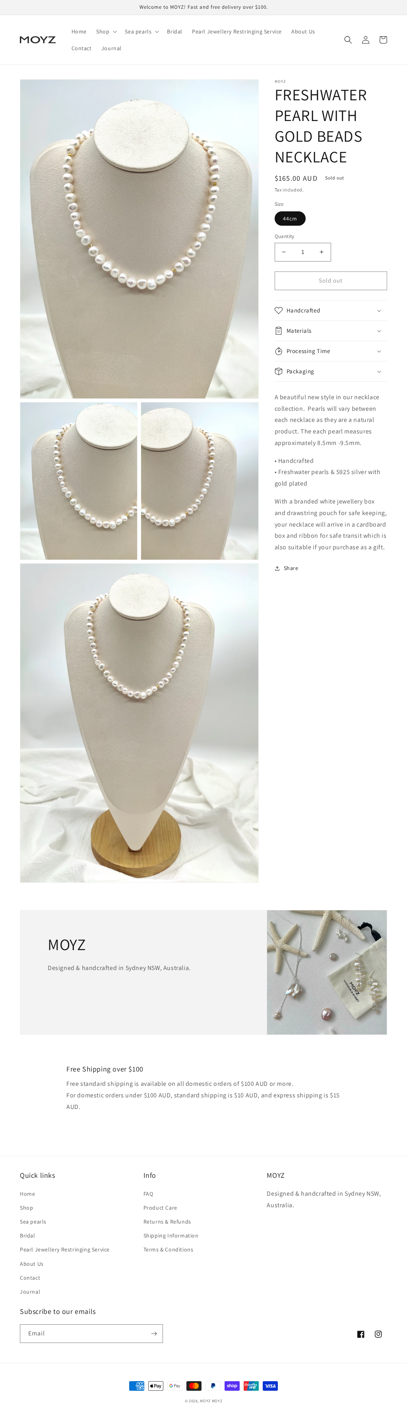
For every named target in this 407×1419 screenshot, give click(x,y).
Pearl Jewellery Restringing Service (65, 1249)
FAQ (148, 1193)
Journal (30, 1291)
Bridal (27, 1235)
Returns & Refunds (167, 1221)
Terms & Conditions (168, 1249)
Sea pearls (33, 1221)
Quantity (285, 236)
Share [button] (291, 568)
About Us (32, 1263)
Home (27, 1193)
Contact (30, 1277)
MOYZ (205, 1400)
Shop (26, 1207)
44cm (290, 218)
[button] (105, 31)
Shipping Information (171, 1235)
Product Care (160, 1207)
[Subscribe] (154, 1333)
